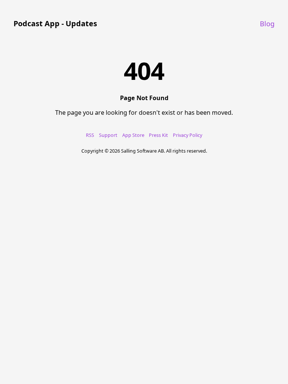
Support (108, 135)
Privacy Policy (187, 135)
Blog (267, 23)
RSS (90, 135)
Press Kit (158, 135)
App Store (133, 135)
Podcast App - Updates (55, 23)
